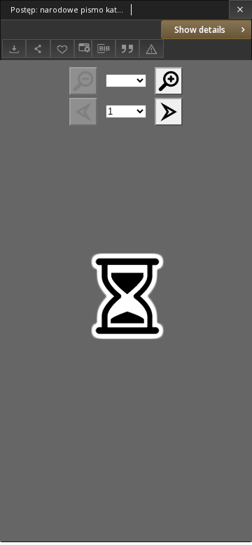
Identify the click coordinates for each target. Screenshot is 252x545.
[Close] (240, 9)
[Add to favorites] (62, 48)
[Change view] (82, 48)
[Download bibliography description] (103, 49)
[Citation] (127, 48)
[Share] (38, 48)
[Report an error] (151, 48)
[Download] (14, 48)
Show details (199, 30)
